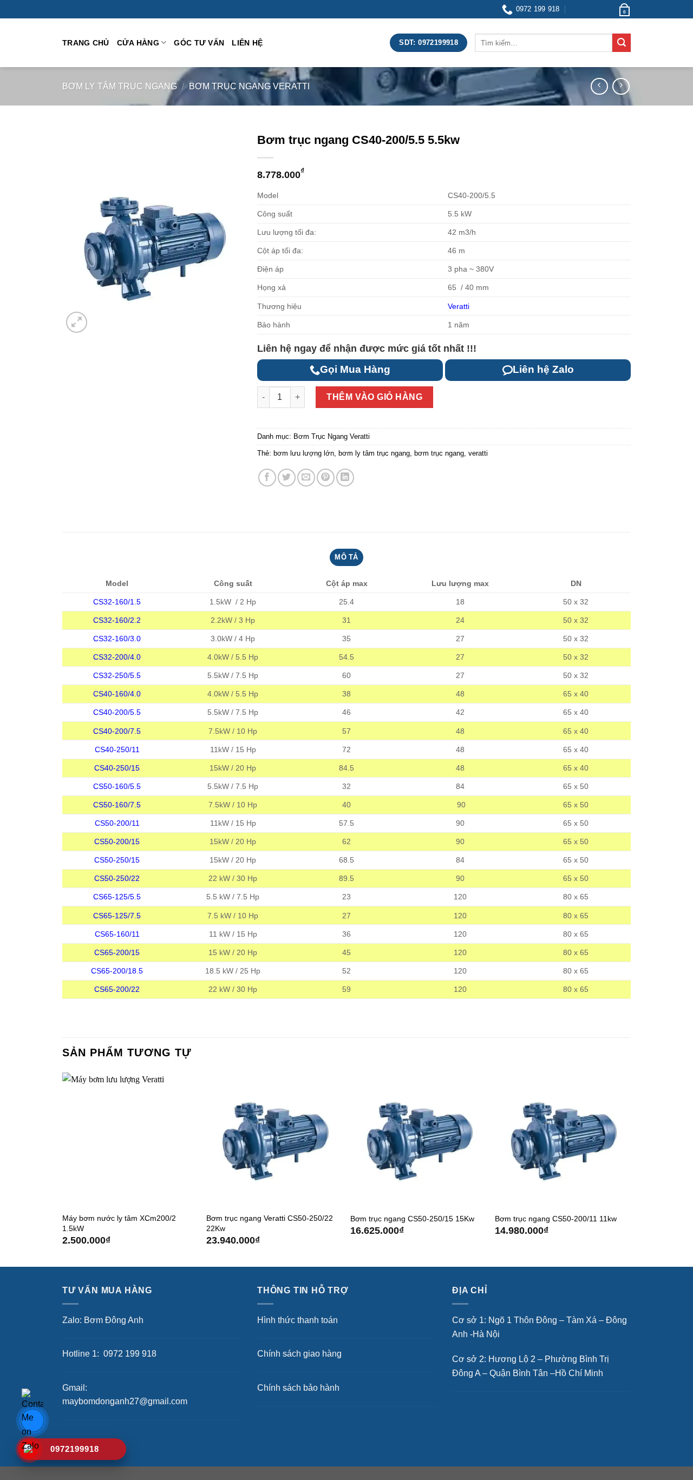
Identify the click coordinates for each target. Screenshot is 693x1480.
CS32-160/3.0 (117, 638)
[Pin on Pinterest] (326, 477)
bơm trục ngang (439, 453)
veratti (478, 453)
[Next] (627, 1168)
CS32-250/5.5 (117, 675)
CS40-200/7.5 (117, 731)
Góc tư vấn (199, 42)
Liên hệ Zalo (543, 369)
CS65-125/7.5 (117, 915)
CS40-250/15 (117, 768)
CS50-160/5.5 (117, 786)
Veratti (458, 306)
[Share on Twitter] (287, 477)
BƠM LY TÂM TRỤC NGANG (119, 86)
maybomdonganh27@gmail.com (124, 1401)
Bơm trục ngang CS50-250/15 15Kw (412, 1218)
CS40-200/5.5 (117, 712)
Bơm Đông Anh (113, 1320)
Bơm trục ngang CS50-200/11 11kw (556, 1218)
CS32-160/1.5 (117, 601)
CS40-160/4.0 (117, 693)
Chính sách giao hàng (299, 1353)
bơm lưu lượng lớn (303, 453)
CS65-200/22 (117, 989)
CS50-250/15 (117, 860)
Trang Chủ (85, 42)
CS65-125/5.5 (117, 896)
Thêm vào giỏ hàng (374, 397)
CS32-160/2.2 (117, 620)
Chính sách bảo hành (298, 1387)
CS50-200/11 (117, 823)
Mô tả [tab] (346, 557)
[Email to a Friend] (306, 477)
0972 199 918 (128, 1353)
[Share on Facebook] (267, 477)
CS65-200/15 (117, 952)
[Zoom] (76, 322)
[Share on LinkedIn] (345, 477)
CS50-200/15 (117, 841)
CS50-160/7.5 (117, 804)
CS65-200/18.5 (117, 970)
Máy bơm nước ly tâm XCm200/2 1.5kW (119, 1223)
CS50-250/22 (117, 878)
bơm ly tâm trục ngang (374, 453)
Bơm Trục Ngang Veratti (249, 86)
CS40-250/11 (117, 749)
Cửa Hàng (138, 42)
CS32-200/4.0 (117, 657)
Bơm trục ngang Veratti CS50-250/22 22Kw (269, 1223)
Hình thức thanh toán (297, 1320)
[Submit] (621, 43)
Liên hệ (247, 42)
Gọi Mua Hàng (355, 369)
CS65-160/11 (117, 934)
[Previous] (63, 1168)
